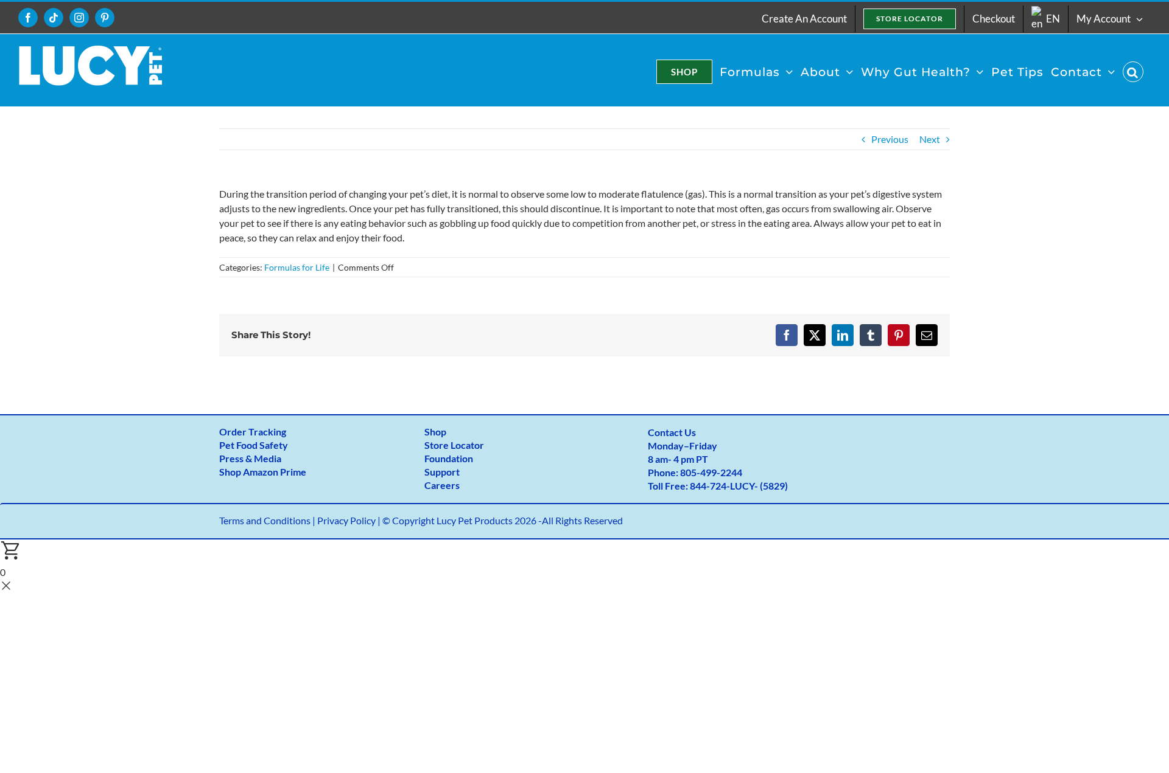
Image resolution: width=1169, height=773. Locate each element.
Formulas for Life (296, 267)
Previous (889, 139)
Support (442, 471)
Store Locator (454, 445)
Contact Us (672, 432)
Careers (442, 485)
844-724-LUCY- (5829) (739, 485)
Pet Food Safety (253, 445)
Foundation (448, 458)
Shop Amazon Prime (262, 471)
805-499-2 (703, 472)
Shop (435, 431)
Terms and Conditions (265, 520)
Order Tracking (252, 431)
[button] (1133, 71)
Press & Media (250, 458)
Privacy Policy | (349, 520)
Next (929, 139)
